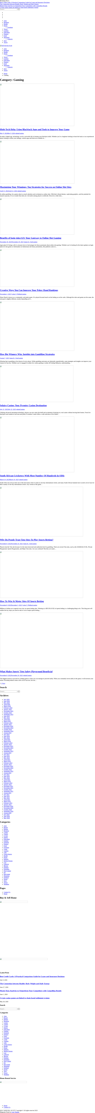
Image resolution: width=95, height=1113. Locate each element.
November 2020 (8, 808)
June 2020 (7, 816)
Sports (5, 879)
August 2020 (7, 813)
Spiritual (6, 877)
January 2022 (8, 784)
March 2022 (7, 781)
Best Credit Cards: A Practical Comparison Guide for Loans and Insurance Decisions (25, 2)
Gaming (6, 31)
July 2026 (6, 699)
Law (5, 862)
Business (6, 22)
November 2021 (8, 788)
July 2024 (6, 734)
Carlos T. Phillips (16, 294)
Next (3, 683)
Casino (6, 832)
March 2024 (7, 741)
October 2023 (8, 749)
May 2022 (7, 778)
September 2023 (8, 751)
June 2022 (7, 776)
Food (5, 36)
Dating (6, 837)
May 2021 (7, 798)
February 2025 (8, 723)
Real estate (7, 874)
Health (6, 24)
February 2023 (8, 763)
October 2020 (8, 809)
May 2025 (7, 718)
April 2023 (7, 759)
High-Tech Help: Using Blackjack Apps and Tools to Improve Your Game (34, 129)
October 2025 (8, 713)
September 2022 (8, 771)
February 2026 (8, 708)
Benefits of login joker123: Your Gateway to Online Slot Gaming (30, 238)
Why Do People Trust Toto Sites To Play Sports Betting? (26, 540)
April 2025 (7, 719)
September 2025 (8, 714)
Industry (6, 859)
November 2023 (8, 748)
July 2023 (6, 754)
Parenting (6, 869)
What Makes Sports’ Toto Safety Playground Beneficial (26, 671)
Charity (6, 834)
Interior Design (8, 861)
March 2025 (7, 721)
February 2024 (8, 743)
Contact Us (7, 892)
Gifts (5, 852)
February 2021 (8, 803)
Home (5, 26)
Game (5, 849)
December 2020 (8, 806)
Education (7, 32)
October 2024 (8, 729)
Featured (6, 842)
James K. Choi (28, 242)
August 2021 (7, 793)
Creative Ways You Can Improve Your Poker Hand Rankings (29, 290)
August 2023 (7, 753)
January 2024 (8, 744)
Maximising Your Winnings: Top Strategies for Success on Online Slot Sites (35, 187)
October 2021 (8, 789)
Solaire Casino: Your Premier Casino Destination (23, 405)
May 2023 (7, 758)
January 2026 (8, 709)
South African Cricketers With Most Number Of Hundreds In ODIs (32, 475)
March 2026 (7, 706)
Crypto (6, 836)
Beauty (6, 827)
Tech (5, 41)
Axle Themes (15, 1112)
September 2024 (8, 731)
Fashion (6, 841)
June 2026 (7, 701)
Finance (6, 34)
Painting (6, 867)
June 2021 (7, 796)
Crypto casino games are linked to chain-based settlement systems (19, 7)
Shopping (6, 37)
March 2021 (7, 801)
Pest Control (7, 871)
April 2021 (7, 799)
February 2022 (8, 783)
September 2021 (8, 791)
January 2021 (8, 804)
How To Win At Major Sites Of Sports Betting (22, 601)
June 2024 (7, 736)
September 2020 (8, 811)
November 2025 (8, 711)
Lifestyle (10, 39)
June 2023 (7, 756)
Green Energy (8, 854)
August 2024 (7, 733)
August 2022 (7, 773)
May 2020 (7, 818)
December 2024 (8, 726)
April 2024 (7, 739)
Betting (6, 829)
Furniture (10, 27)
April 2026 (7, 704)
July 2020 (6, 814)
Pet (5, 872)
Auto (5, 21)
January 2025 (8, 724)
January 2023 (8, 764)
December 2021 (8, 786)
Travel (5, 29)
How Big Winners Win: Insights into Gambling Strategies (27, 354)
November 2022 (8, 768)
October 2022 (8, 769)
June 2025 (7, 716)
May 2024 (7, 738)
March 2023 (7, 761)
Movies (6, 866)
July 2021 (6, 794)
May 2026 (7, 703)
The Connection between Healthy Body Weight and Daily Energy (19, 4)
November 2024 (8, 728)
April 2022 (7, 779)
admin (17, 133)
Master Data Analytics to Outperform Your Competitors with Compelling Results (23, 6)
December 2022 (8, 766)
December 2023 (8, 746)
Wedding (6, 884)
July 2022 (6, 774)
